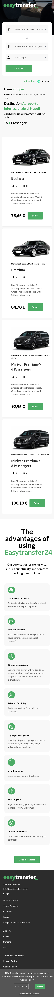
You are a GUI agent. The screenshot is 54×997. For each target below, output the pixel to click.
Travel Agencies (11, 906)
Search (18, 68)
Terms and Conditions (13, 955)
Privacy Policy (10, 961)
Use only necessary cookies (29, 993)
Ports (6, 947)
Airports (7, 930)
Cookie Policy (10, 966)
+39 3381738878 (11, 884)
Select (35, 215)
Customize (21, 986)
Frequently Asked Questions (16, 922)
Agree (40, 986)
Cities (6, 936)
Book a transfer (27, 859)
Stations (7, 941)
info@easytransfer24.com (15, 889)
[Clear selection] (43, 29)
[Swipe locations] (27, 38)
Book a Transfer (11, 900)
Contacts (7, 911)
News (6, 917)
